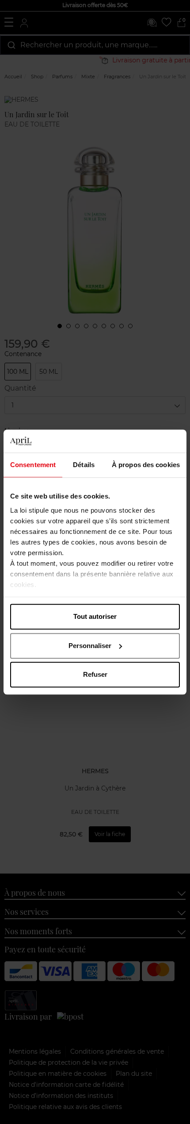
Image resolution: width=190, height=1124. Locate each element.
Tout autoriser (95, 616)
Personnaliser (89, 645)
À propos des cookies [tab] (146, 464)
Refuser (95, 674)
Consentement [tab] (33, 464)
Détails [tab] (84, 464)
